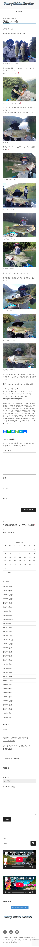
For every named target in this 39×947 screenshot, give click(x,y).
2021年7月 (6, 656)
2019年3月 (6, 709)
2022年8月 (6, 607)
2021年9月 (6, 648)
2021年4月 (6, 664)
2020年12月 (7, 680)
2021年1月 (6, 676)
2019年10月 (7, 701)
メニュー (20, 11)
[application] (19, 859)
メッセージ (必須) (9, 786)
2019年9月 (6, 705)
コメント (7, 450)
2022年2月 (6, 627)
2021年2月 (6, 672)
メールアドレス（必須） (11, 758)
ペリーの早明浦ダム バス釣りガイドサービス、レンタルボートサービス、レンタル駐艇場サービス (19, 940)
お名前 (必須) (7, 749)
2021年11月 (7, 640)
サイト (5, 498)
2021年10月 (7, 644)
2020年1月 (6, 697)
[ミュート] (30, 867)
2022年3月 (6, 623)
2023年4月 (6, 586)
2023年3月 (6, 591)
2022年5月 (6, 615)
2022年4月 (6, 619)
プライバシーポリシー (10, 937)
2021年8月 (6, 652)
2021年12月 (7, 635)
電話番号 (6, 768)
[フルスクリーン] (33, 867)
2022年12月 (7, 595)
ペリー (16, 18)
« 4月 (9, 572)
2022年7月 (6, 611)
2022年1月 (6, 631)
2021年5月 (6, 660)
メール (5, 488)
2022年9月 (6, 603)
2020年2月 (6, 693)
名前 (4, 478)
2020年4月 (6, 684)
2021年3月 (6, 668)
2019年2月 (6, 713)
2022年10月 (7, 599)
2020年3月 (6, 689)
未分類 (5, 729)
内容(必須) (6, 777)
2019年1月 (6, 717)
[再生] (6, 867)
